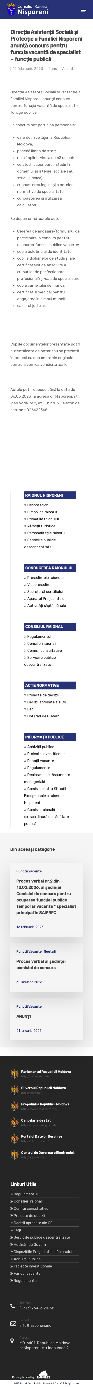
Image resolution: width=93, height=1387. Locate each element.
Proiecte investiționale (46, 754)
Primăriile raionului (43, 519)
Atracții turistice (41, 526)
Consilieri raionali (41, 643)
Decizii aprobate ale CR (46, 702)
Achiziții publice (40, 747)
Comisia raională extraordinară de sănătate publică (46, 817)
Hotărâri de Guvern (43, 716)
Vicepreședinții (39, 585)
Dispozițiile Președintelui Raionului (43, 1252)
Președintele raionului (46, 578)
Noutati (50, 952)
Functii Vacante (62, 69)
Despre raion (38, 505)
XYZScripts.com (69, 1383)
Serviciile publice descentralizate (42, 1237)
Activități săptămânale (46, 606)
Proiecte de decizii (43, 695)
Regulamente (38, 768)
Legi (31, 709)
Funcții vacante (40, 761)
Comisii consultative (44, 650)
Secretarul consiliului (45, 592)
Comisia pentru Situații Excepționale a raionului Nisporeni (45, 796)
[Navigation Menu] (83, 10)
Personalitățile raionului (47, 533)
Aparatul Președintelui (46, 599)
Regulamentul (39, 636)
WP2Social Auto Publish (28, 1383)
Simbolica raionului (43, 512)
